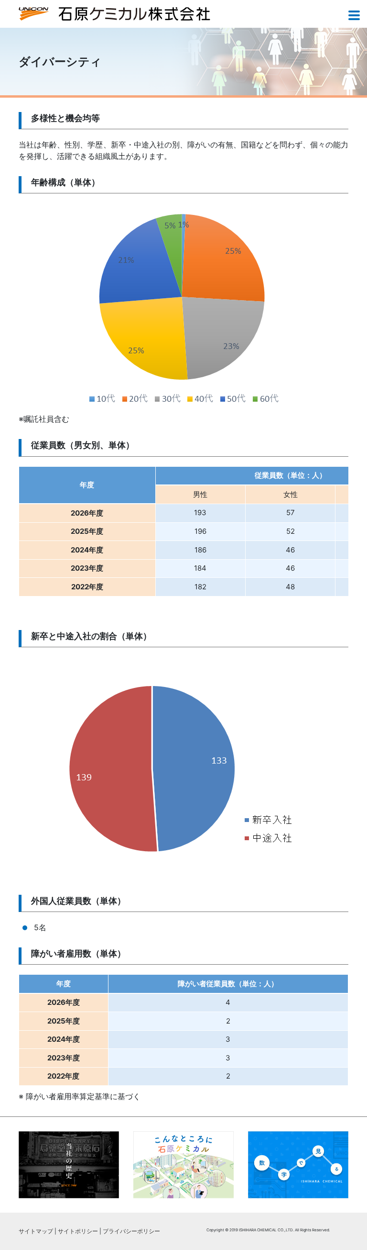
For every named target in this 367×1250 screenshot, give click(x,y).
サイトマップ (36, 1231)
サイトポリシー (78, 1231)
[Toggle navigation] (354, 16)
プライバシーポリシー (131, 1231)
